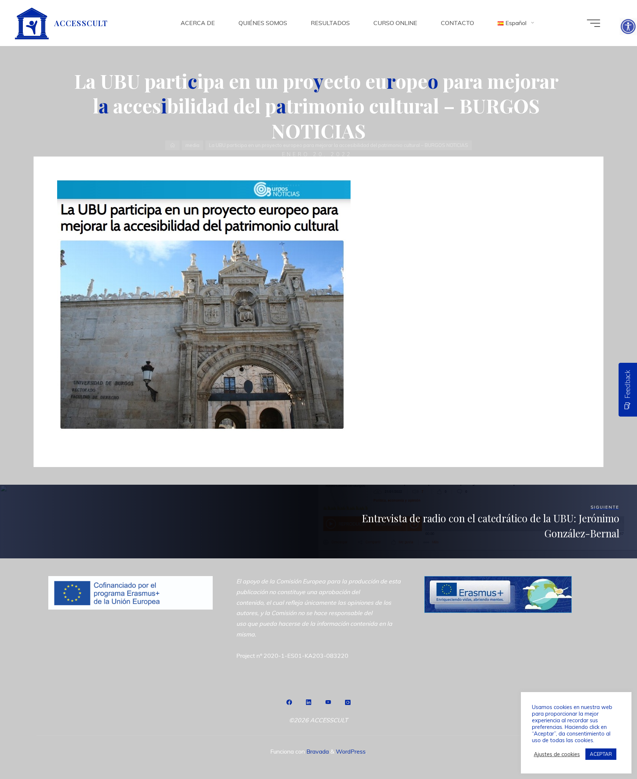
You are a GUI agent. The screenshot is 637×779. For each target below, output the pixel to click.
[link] (628, 26)
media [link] (192, 145)
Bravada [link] (317, 751)
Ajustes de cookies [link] (557, 754)
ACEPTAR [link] (601, 754)
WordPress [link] (351, 751)
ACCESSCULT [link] (80, 23)
